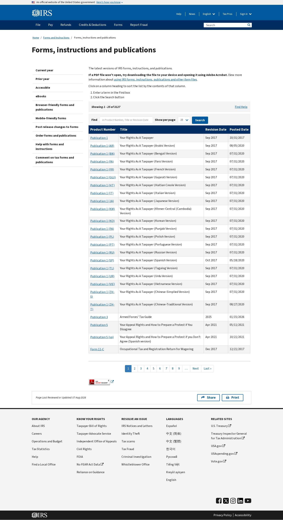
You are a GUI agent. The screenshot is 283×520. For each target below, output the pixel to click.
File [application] (38, 25)
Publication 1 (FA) (102, 162)
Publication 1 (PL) (102, 237)
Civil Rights (84, 449)
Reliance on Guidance (91, 472)
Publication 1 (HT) (102, 185)
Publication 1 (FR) (102, 169)
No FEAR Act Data (88, 464)
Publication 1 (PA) (102, 229)
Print (235, 397)
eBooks (41, 96)
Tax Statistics (41, 449)
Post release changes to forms (57, 127)
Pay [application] (50, 25)
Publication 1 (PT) (102, 245)
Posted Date (239, 129)
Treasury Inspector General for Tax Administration (229, 436)
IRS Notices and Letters (136, 426)
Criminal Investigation (136, 457)
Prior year (42, 79)
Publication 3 (99, 317)
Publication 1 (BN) (102, 154)
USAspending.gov (222, 454)
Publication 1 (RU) (102, 252)
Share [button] (211, 397)
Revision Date (215, 129)
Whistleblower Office (135, 464)
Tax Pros (227, 14)
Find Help (241, 107)
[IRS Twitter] (226, 501)
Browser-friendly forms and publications (55, 107)
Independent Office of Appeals (97, 441)
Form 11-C (97, 349)
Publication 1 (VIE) (102, 284)
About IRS (38, 426)
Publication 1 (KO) (102, 221)
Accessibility (243, 515)
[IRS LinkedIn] (240, 501)
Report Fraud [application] (138, 25)
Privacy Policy (223, 515)
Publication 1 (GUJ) (103, 177)
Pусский (171, 457)
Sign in (244, 14)
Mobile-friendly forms (51, 118)
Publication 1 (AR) (102, 146)
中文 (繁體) (173, 441)
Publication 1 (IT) (101, 193)
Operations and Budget (47, 441)
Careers (37, 434)
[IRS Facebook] (219, 500)
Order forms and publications (56, 136)
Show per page (165, 120)
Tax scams (128, 441)
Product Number (103, 129)
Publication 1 (99, 138)
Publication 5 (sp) (102, 337)
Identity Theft (130, 434)
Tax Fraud (127, 449)
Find (94, 120)
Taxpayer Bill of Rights (92, 426)
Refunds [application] (65, 25)
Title (123, 129)
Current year (44, 70)
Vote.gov (217, 461)
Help (178, 14)
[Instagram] (233, 500)
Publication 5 (99, 325)
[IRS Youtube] (248, 500)
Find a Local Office (44, 464)
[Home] (42, 13)
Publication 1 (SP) (102, 260)
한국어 (170, 449)
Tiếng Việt (173, 464)
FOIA (80, 457)
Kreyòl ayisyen (175, 472)
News (192, 14)
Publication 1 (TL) (102, 268)
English (207, 14)
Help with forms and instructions (50, 146)
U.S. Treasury (219, 426)
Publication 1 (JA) (102, 201)
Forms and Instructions (56, 37)
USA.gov (216, 446)
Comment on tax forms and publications (55, 159)
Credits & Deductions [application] (92, 25)
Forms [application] (118, 25)
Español (171, 426)
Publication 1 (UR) (102, 276)
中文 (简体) (173, 434)
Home (36, 37)
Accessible (43, 88)
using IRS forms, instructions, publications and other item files (155, 79)
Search (249, 25)
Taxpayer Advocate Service (94, 434)
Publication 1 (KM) (102, 209)
